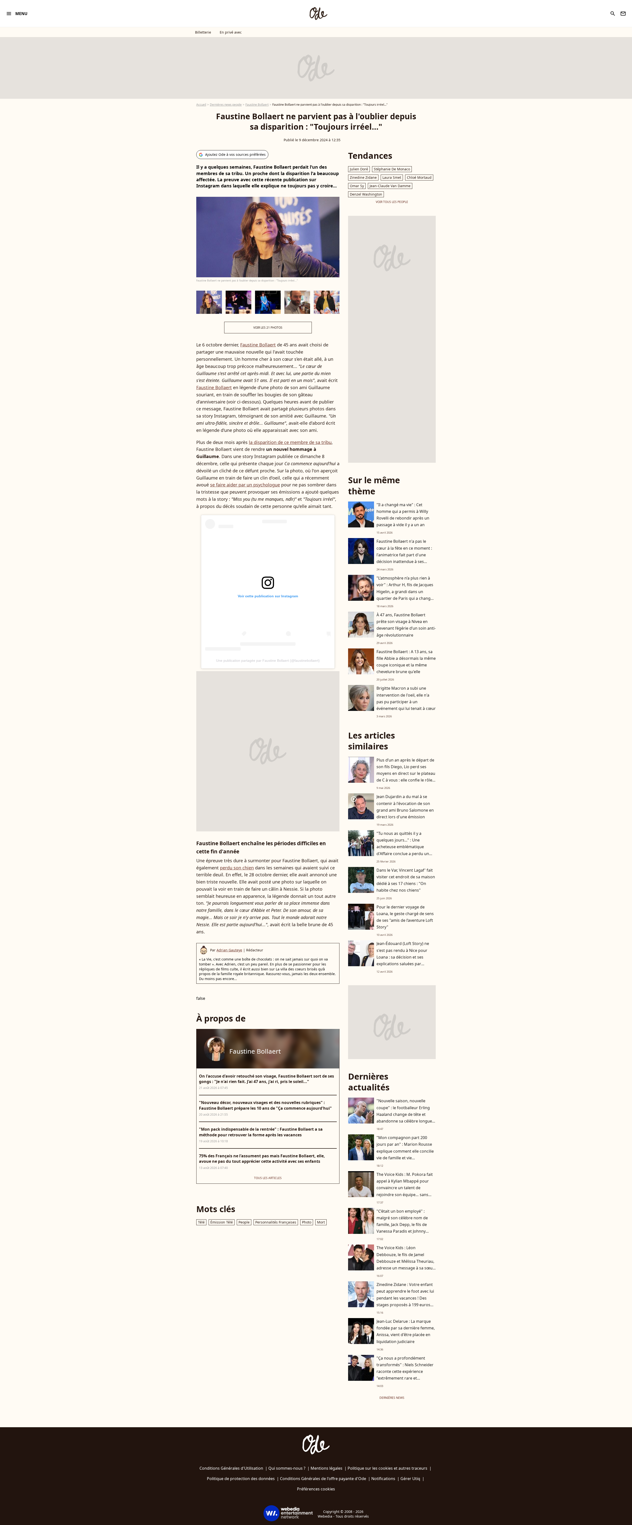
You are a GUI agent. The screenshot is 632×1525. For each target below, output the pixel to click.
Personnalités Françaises (275, 1222)
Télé (201, 1222)
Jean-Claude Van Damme (390, 185)
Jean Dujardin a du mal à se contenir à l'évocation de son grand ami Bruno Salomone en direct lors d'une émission (405, 807)
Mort (321, 1222)
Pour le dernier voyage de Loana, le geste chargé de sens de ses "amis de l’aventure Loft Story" (405, 917)
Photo (306, 1222)
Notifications (383, 1478)
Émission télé (221, 1222)
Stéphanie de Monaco (392, 169)
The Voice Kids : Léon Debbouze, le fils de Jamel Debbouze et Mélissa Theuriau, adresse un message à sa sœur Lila (405, 1261)
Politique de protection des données (241, 1478)
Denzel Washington (366, 194)
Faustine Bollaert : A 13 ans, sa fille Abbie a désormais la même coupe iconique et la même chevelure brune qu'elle (406, 662)
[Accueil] (318, 13)
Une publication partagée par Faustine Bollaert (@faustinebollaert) (268, 660)
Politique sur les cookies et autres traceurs (387, 1468)
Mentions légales (326, 1468)
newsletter (623, 14)
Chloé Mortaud (419, 177)
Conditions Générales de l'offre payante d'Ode (323, 1478)
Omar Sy (357, 185)
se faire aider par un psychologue (245, 485)
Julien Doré (359, 169)
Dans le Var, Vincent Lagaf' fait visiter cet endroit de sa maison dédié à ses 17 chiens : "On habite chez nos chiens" (405, 880)
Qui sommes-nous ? (286, 1468)
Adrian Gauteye (229, 950)
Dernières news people (226, 104)
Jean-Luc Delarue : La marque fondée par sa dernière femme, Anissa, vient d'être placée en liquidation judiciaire (405, 1331)
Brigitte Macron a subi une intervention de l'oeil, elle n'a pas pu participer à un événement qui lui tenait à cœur (406, 698)
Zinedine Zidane (363, 177)
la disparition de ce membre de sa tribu (290, 442)
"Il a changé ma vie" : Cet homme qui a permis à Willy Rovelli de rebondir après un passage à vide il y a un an (402, 515)
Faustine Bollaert (257, 104)
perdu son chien (237, 868)
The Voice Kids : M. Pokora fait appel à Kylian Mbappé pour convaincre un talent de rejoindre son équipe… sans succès (404, 1188)
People (244, 1222)
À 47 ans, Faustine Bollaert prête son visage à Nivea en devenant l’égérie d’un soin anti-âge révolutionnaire (406, 625)
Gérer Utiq (410, 1478)
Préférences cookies (316, 1489)
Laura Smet (391, 177)
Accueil (201, 104)
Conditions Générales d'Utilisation (231, 1468)
